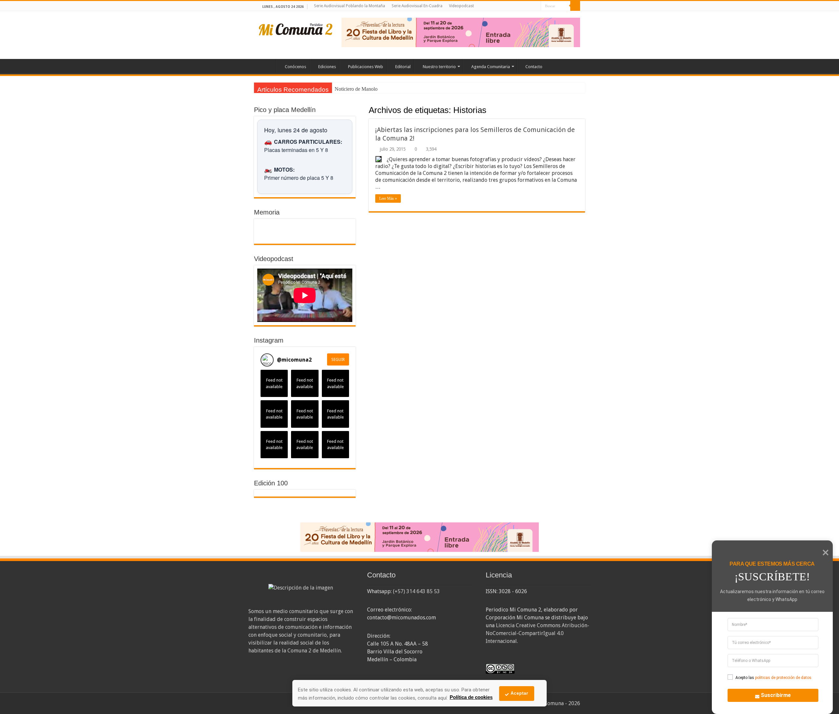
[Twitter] (523, 6)
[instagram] (536, 6)
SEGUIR (338, 359)
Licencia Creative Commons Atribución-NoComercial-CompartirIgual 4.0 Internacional (537, 633)
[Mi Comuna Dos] (296, 29)
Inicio (267, 66)
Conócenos (295, 66)
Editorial (403, 66)
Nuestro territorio (439, 66)
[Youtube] (529, 6)
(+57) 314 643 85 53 (416, 591)
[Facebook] (517, 6)
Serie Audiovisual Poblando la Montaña (349, 6)
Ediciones (327, 66)
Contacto (533, 66)
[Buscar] (575, 6)
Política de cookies (471, 697)
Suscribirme (776, 695)
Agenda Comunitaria (490, 66)
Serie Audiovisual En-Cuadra (417, 6)
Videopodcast (461, 6)
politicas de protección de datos (783, 677)
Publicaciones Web (365, 66)
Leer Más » (388, 198)
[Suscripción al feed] (372, 110)
